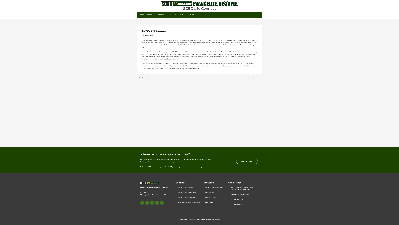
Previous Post (143, 78)
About (149, 15)
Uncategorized (148, 35)
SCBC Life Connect (199, 8)
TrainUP (173, 15)
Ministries (160, 15)
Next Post (257, 78)
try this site (226, 57)
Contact (190, 15)
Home (141, 15)
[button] (199, 15)
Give (181, 15)
